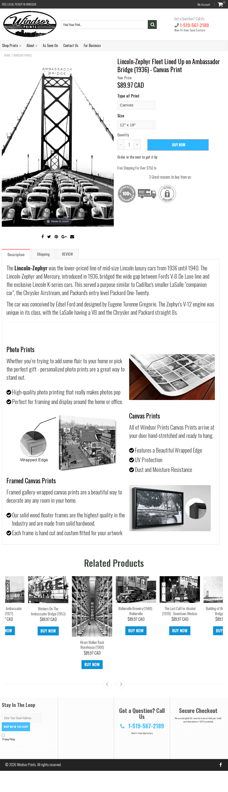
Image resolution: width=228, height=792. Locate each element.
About (30, 45)
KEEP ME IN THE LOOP (16, 727)
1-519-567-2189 (194, 25)
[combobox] (104, 24)
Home (7, 55)
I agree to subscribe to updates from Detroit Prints (26, 737)
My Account (203, 4)
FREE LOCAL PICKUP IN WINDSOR (19, 4)
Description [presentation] (16, 254)
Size (120, 115)
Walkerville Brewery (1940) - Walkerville (136, 611)
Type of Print (128, 96)
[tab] (16, 254)
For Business (92, 45)
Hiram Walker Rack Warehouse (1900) (92, 645)
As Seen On (50, 45)
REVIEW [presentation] (67, 254)
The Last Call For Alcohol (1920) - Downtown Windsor (179, 611)
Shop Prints (10, 45)
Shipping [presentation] (43, 254)
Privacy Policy (8, 739)
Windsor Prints (22, 55)
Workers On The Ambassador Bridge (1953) (48, 611)
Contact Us (70, 45)
